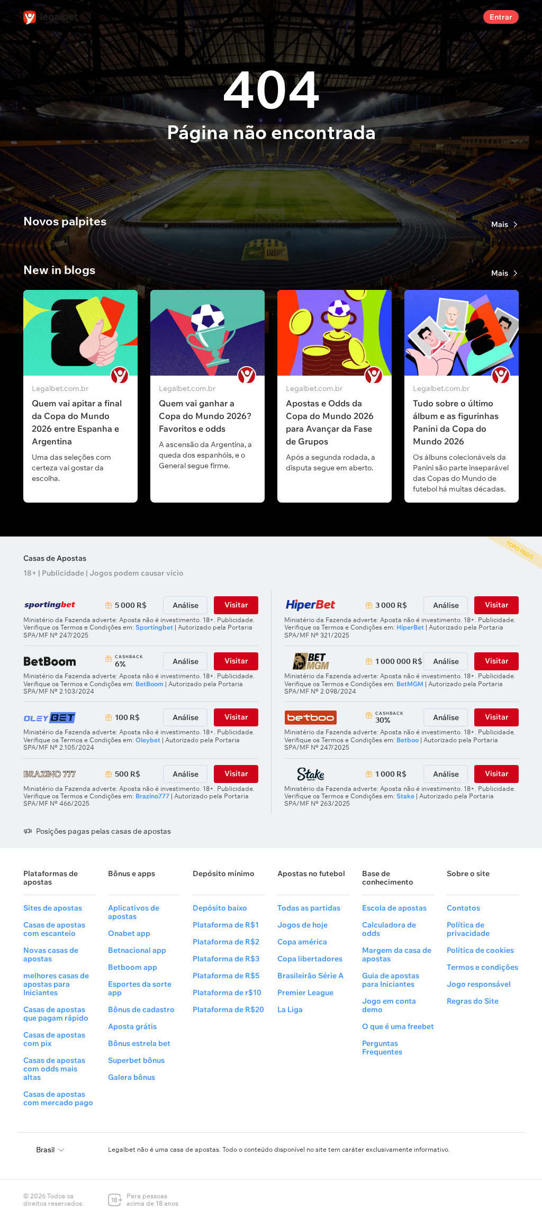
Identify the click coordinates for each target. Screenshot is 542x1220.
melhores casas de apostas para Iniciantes (56, 984)
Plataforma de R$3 (226, 958)
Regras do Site (473, 1001)
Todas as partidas (308, 908)
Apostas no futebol (313, 17)
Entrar (501, 17)
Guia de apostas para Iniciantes (390, 980)
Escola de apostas (394, 908)
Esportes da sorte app (139, 988)
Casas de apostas (126, 17)
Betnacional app (137, 950)
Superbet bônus (136, 1060)
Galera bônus (131, 1077)
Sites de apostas (52, 908)
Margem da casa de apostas (396, 954)
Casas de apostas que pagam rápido (55, 1014)
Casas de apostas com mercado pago (58, 1098)
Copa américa (302, 941)
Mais (499, 224)
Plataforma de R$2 (226, 941)
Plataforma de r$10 (227, 992)
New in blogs (59, 269)
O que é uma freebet (398, 1026)
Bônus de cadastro (141, 1009)
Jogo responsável (479, 984)
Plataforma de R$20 (228, 1009)
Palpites (252, 17)
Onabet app (129, 933)
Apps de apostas (389, 17)
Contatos (463, 908)
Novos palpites (64, 221)
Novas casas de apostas (50, 954)
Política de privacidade (468, 929)
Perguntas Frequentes (382, 1048)
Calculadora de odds (389, 929)
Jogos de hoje (302, 925)
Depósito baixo (220, 908)
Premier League (305, 992)
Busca (466, 17)
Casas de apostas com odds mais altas (54, 1068)
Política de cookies (480, 950)
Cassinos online (197, 17)
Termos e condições (482, 967)
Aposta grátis (132, 1026)
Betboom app (132, 967)
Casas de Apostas (54, 558)
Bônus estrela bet (139, 1043)
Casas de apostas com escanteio (54, 929)
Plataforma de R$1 (226, 925)
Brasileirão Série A (310, 975)
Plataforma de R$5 (226, 975)
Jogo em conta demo (389, 1005)
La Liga (290, 1009)
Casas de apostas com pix (54, 1039)
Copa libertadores (309, 958)
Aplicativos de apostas (133, 912)
